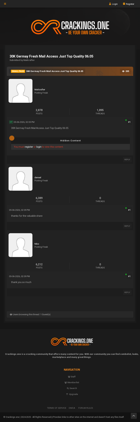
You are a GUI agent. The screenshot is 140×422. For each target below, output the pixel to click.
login (38, 146)
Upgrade (73, 394)
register (29, 146)
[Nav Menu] (5, 3)
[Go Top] (134, 416)
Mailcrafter (39, 89)
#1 (129, 122)
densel (37, 177)
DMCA (72, 408)
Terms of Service (56, 408)
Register (129, 4)
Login (114, 4)
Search (73, 388)
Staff (73, 376)
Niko (36, 244)
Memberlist (73, 382)
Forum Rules (85, 408)
